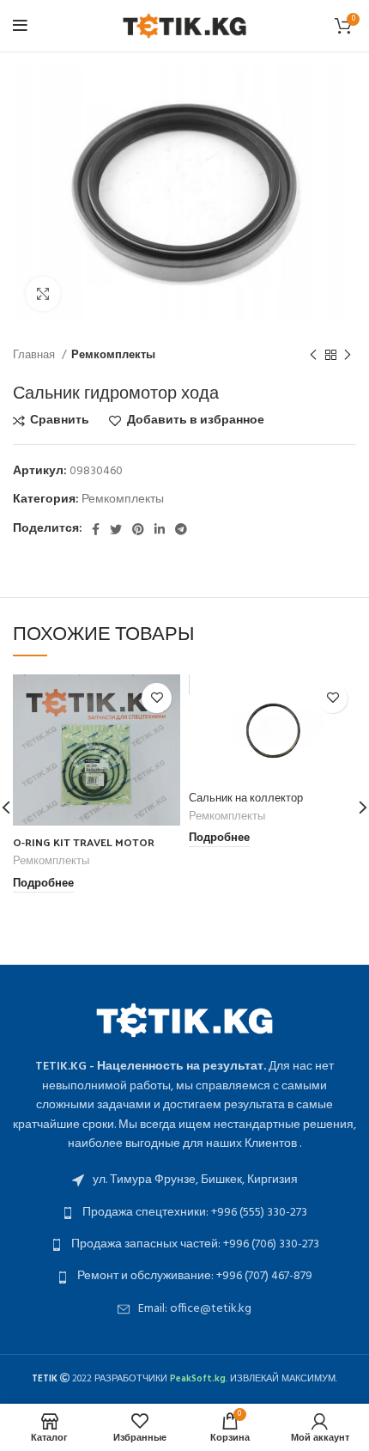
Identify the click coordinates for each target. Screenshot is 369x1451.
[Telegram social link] (181, 529)
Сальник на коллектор (246, 797)
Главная (35, 355)
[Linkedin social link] (159, 529)
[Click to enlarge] (43, 294)
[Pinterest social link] (138, 529)
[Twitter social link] (116, 529)
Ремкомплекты (113, 355)
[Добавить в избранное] (157, 698)
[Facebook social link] (96, 529)
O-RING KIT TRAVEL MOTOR (83, 841)
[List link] (184, 1180)
